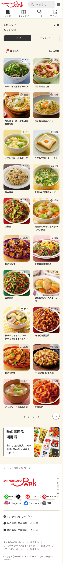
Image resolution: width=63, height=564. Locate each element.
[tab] (45, 38)
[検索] (32, 5)
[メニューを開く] (58, 4)
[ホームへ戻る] (12, 4)
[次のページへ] (55, 416)
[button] (41, 4)
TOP (4, 468)
